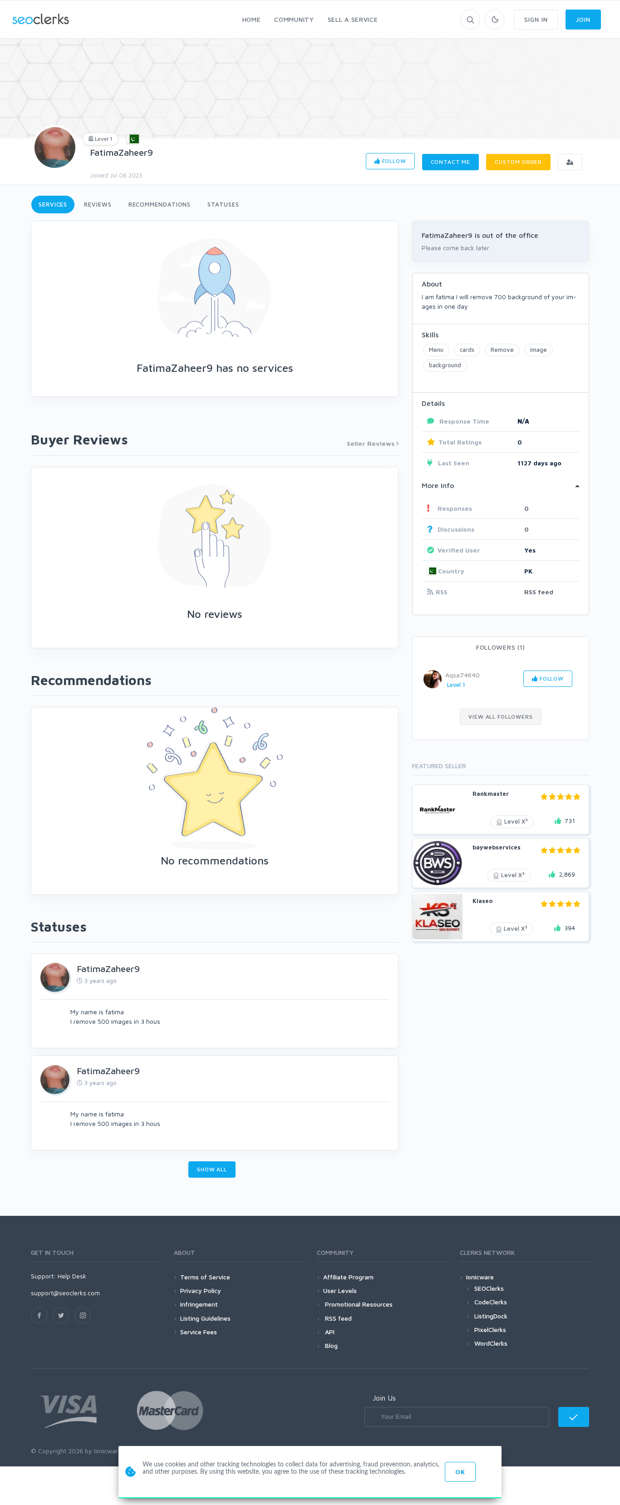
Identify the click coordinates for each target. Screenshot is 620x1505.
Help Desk (72, 1276)
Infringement (199, 1304)
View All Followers (500, 716)
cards (467, 349)
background (445, 365)
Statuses (223, 204)
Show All (212, 1169)
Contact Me (450, 161)
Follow (393, 161)
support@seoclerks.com (65, 1293)
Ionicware (480, 1277)
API (329, 1332)
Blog (330, 1345)
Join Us (384, 1398)
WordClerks (490, 1343)
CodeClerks (490, 1302)
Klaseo (482, 900)
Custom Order (518, 161)
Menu (436, 349)
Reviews (97, 204)
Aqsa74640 (462, 675)
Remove (502, 349)
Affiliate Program (348, 1277)
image (538, 349)
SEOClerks (489, 1288)
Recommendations (159, 204)
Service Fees (198, 1332)
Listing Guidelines (205, 1318)
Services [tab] (53, 204)
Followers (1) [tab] (500, 647)
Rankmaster (490, 793)
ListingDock (490, 1316)
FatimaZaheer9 (121, 152)
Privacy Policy (200, 1290)
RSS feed (538, 592)
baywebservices (496, 847)
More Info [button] (438, 485)
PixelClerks (490, 1329)
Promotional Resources (358, 1304)
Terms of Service (205, 1277)
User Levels (340, 1290)
